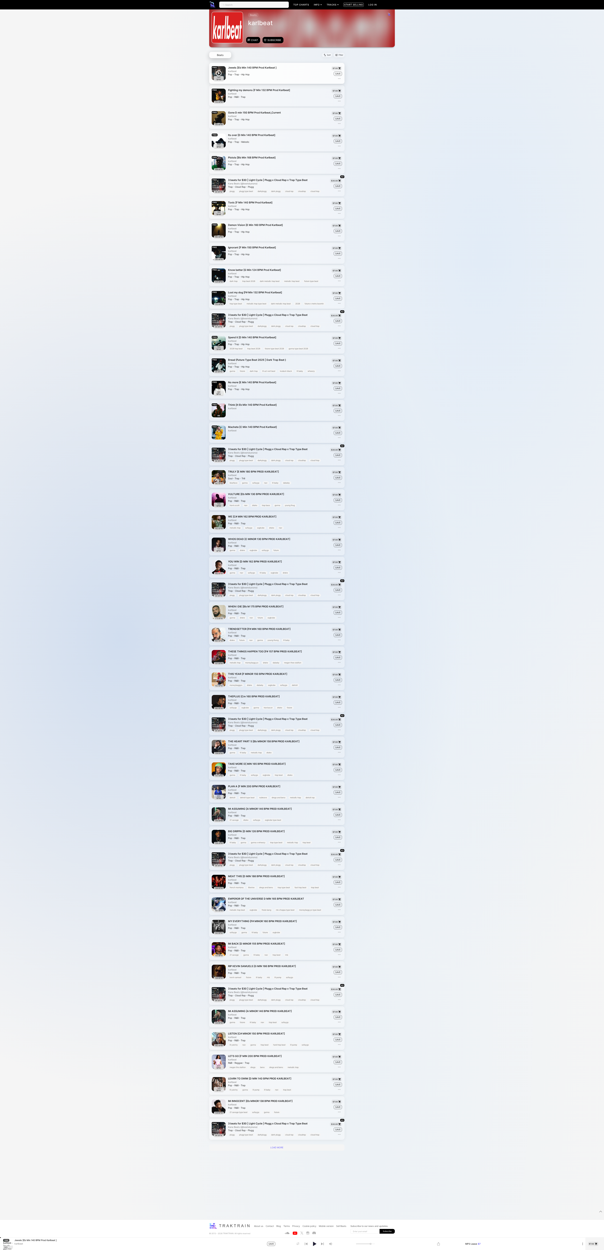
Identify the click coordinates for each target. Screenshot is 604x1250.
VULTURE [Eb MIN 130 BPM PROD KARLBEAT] (256, 494)
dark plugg (275, 191)
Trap (236, 74)
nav (265, 483)
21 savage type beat (238, 1112)
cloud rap (289, 191)
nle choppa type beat (285, 910)
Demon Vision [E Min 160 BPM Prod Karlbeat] (255, 225)
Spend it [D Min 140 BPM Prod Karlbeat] (252, 337)
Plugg (251, 187)
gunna (232, 371)
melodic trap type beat (256, 303)
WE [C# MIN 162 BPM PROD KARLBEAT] (252, 516)
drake (254, 505)
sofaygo (255, 483)
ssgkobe (260, 528)
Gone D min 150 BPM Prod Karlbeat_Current (254, 112)
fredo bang (266, 910)
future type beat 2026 (274, 348)
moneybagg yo (251, 662)
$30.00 (334, 181)
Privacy (296, 1226)
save (338, 73)
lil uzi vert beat (268, 371)
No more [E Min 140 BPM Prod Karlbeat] (252, 382)
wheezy (311, 371)
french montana (236, 887)
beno (262, 1067)
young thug (290, 505)
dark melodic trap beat (270, 281)
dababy (286, 483)
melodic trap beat (291, 281)
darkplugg (262, 191)
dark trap (234, 281)
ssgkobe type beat (273, 820)
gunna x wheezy (258, 842)
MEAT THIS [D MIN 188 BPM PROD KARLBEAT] (256, 876)
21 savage (234, 820)
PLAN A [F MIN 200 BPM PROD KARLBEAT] (254, 786)
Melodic (245, 142)
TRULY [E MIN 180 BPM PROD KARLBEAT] (253, 471)
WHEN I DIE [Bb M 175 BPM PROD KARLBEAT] (255, 606)
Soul (230, 478)
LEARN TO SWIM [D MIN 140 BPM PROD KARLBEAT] (259, 1078)
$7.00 (335, 68)
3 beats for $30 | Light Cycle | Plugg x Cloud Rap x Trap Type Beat (268, 180)
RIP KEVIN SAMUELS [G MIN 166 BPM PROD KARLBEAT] (262, 966)
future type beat (311, 281)
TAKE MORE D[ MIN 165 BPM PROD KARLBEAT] (257, 763)
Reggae (239, 1063)
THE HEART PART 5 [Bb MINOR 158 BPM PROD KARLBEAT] (263, 741)
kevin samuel (235, 977)
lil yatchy (234, 1045)
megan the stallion (238, 1067)
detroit (295, 685)
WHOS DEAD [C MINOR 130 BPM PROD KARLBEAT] (259, 539)
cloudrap (302, 191)
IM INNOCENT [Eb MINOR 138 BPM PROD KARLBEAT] (260, 1101)
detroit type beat (247, 797)
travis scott (234, 505)
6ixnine (251, 887)
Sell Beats (341, 1226)
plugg (232, 191)
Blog (278, 1226)
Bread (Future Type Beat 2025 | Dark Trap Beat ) (257, 359)
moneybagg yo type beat (310, 910)
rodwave (263, 797)
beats (220, 55)
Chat (254, 40)
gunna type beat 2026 (298, 348)
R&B (236, 97)
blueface (233, 483)
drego (252, 1067)
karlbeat (232, 71)
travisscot (268, 707)
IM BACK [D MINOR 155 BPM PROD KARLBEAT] (256, 943)
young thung (273, 640)
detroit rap (310, 797)
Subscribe (274, 40)
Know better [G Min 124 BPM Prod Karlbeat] (254, 269)
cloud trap (314, 191)
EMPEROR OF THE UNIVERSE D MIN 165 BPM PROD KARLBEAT (266, 898)
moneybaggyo (236, 685)
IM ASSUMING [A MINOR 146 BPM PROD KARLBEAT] (260, 808)
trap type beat (236, 303)
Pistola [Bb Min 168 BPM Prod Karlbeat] (252, 157)
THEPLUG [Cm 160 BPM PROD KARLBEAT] (254, 696)
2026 (297, 303)
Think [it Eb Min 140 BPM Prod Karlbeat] (252, 404)
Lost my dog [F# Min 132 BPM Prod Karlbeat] (255, 292)
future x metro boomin (314, 303)
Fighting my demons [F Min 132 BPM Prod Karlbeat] (259, 90)
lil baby (300, 371)
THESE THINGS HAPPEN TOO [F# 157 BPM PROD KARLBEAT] (265, 651)
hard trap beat (279, 1045)
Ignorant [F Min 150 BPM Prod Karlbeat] (252, 247)
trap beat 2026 (248, 281)
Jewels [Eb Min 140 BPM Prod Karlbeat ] (252, 67)
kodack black (286, 371)
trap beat (279, 775)
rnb (286, 955)
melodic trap (235, 528)
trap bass (266, 505)
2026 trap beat (236, 348)
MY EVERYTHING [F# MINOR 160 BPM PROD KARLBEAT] (262, 921)
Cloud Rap (240, 187)
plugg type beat (246, 191)
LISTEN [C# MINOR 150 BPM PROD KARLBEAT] (256, 1033)
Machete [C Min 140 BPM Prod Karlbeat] (252, 427)
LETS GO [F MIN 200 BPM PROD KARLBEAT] (255, 1056)
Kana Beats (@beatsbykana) (242, 183)
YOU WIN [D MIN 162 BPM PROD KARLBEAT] (255, 561)
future (242, 371)
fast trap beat (300, 887)
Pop (230, 74)
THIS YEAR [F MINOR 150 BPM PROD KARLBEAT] (257, 673)
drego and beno (278, 797)
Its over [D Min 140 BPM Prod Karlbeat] (251, 135)
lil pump (277, 977)
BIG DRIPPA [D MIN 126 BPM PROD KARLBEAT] (256, 831)
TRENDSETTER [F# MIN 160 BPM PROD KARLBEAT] (259, 629)
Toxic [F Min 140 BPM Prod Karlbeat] (250, 202)
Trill (243, 478)
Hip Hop (245, 74)
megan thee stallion (292, 662)
